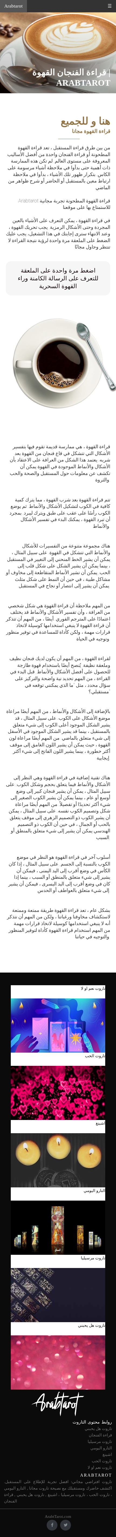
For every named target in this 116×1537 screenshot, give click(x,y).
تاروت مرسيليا (100, 1441)
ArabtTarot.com (58, 1516)
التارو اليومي (101, 1448)
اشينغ (107, 1454)
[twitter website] (65, 1525)
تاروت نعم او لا (100, 1467)
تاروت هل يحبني (98, 1428)
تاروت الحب (102, 1461)
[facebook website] (52, 1525)
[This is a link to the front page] (58, 1404)
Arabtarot (13, 6)
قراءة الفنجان (100, 1435)
